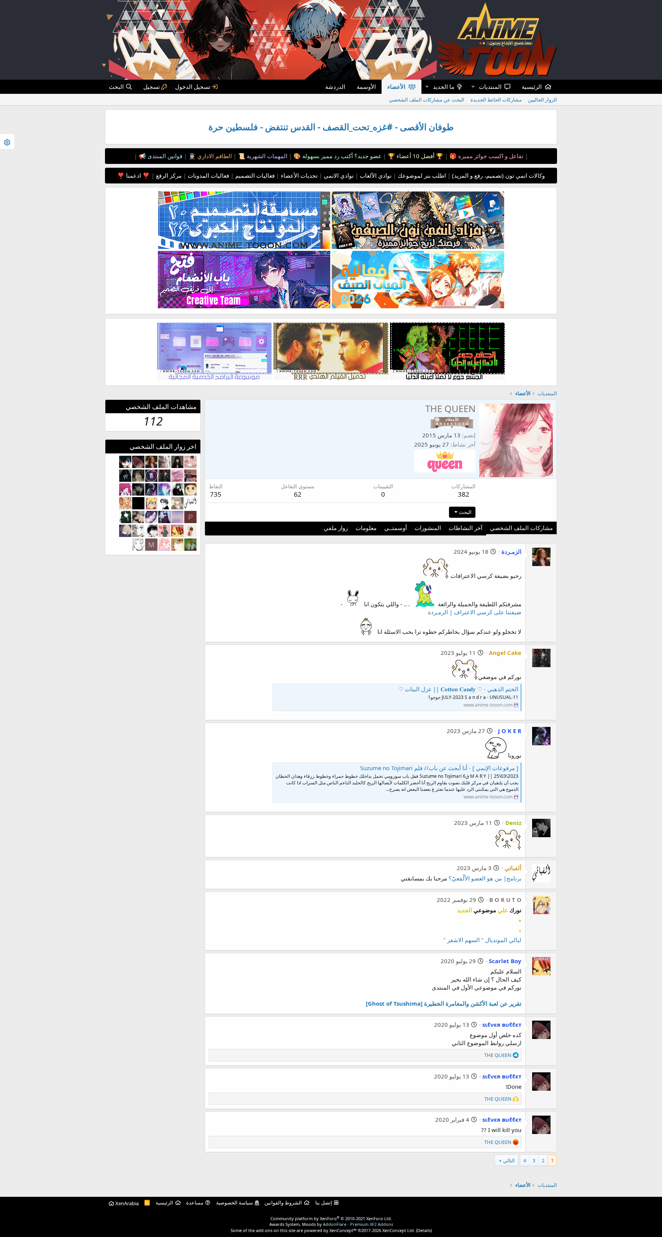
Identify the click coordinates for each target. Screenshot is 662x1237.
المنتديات (490, 86)
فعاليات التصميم (254, 175)
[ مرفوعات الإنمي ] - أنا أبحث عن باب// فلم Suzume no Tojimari (439, 768)
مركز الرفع (168, 175)
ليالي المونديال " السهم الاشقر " (482, 940)
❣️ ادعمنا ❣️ (133, 175)
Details (424, 1230)
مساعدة (194, 1202)
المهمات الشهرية (266, 156)
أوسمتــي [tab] (395, 528)
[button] (472, 87)
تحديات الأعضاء (298, 175)
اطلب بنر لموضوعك (421, 175)
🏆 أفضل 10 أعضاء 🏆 (414, 156)
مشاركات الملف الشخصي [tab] (521, 528)
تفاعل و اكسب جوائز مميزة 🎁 (485, 156)
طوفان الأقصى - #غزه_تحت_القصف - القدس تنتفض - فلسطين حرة (331, 127)
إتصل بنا (323, 1202)
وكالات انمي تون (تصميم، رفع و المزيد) (498, 175)
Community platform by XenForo (331, 1218)
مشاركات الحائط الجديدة (496, 99)
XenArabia (126, 1203)
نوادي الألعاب (375, 175)
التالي (509, 1160)
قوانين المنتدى (164, 156)
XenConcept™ (343, 1230)
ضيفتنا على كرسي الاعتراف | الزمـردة (474, 612)
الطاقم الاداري (214, 156)
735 (215, 494)
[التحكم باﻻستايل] (7, 141)
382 (463, 494)
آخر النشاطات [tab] (465, 528)
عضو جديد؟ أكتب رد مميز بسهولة (341, 156)
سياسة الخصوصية (234, 1202)
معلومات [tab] (366, 528)
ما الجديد (443, 86)
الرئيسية (532, 86)
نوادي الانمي (338, 175)
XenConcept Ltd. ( (399, 1230)
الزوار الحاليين (542, 99)
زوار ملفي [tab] (336, 528)
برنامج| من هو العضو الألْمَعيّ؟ (485, 878)
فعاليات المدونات (207, 175)
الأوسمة (366, 86)
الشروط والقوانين (283, 1202)
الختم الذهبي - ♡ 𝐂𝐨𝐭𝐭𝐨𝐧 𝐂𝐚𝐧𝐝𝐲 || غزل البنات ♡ (458, 689)
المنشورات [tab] (428, 528)
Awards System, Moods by (331, 1224)
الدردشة (335, 86)
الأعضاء (396, 86)
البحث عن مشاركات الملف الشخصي (426, 99)
